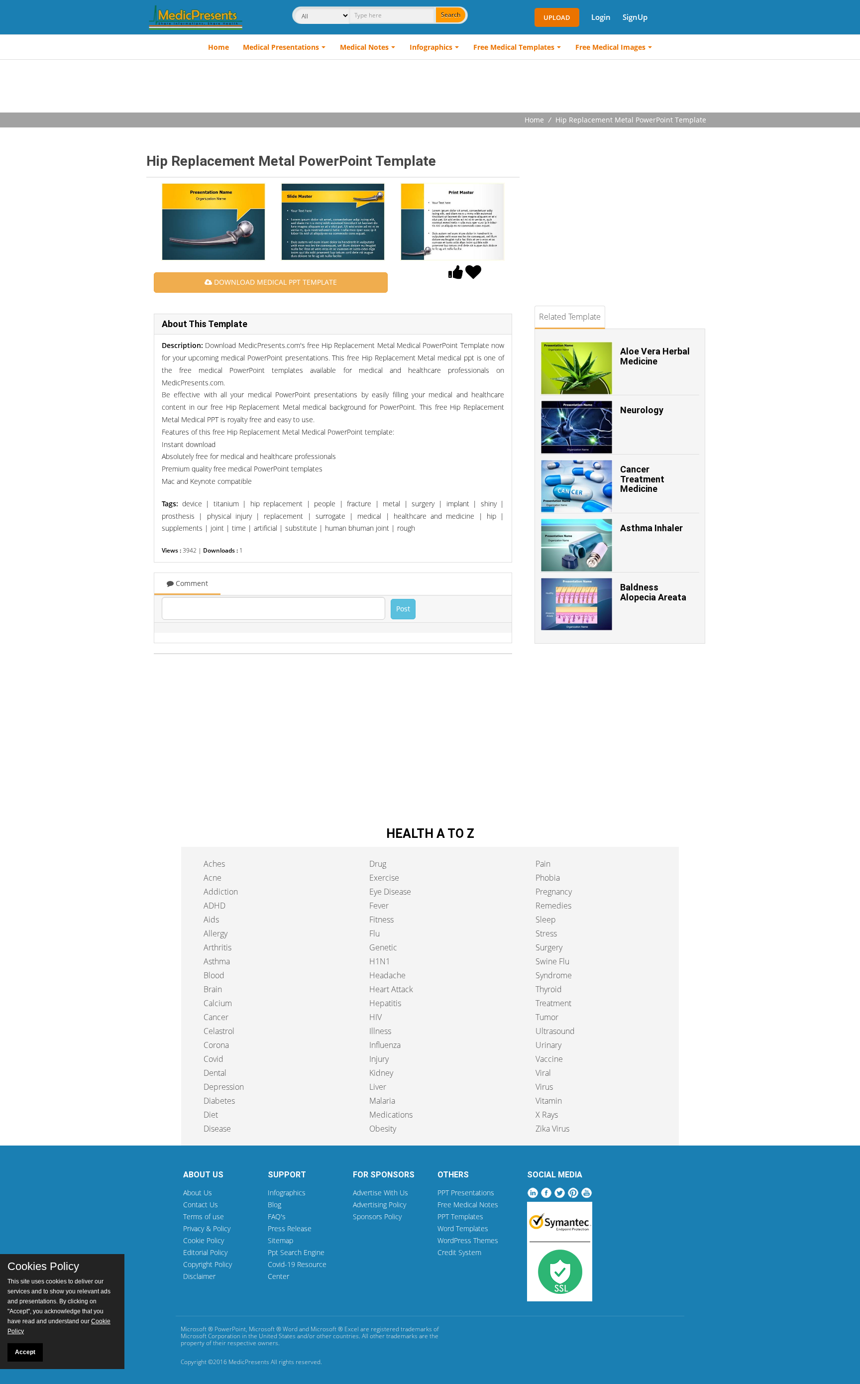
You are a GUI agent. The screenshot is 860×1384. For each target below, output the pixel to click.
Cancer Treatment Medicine (642, 479)
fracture (359, 503)
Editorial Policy (205, 1252)
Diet (211, 1114)
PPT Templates (460, 1216)
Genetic (383, 947)
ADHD (214, 905)
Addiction (221, 891)
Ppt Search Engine (296, 1252)
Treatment (553, 1003)
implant (457, 503)
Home (218, 47)
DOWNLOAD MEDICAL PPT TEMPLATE (274, 282)
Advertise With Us (380, 1192)
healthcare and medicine (434, 516)
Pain (543, 863)
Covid (213, 1058)
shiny (489, 503)
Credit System (459, 1252)
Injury (379, 1058)
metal (391, 503)
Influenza (385, 1044)
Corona (216, 1044)
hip (491, 516)
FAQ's (277, 1216)
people (324, 503)
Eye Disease (390, 891)
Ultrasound (555, 1031)
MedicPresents (248, 1362)
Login (601, 17)
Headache (387, 975)
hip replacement (276, 503)
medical (369, 516)
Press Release (290, 1228)
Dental (215, 1072)
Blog (274, 1204)
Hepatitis (385, 1003)
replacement (283, 516)
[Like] (455, 274)
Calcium (218, 1003)
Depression (224, 1086)
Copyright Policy (207, 1264)
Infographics (431, 47)
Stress (546, 933)
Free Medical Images (610, 47)
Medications (391, 1114)
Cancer (216, 1017)
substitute (301, 528)
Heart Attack (391, 989)
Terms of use (203, 1216)
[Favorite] (473, 274)
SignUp (635, 17)
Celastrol (219, 1031)
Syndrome (554, 975)
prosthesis (178, 516)
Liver (377, 1086)
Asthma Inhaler (651, 528)
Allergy (215, 933)
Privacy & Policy (206, 1228)
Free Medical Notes (467, 1204)
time (239, 528)
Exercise (384, 877)
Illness (380, 1031)
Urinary (548, 1044)
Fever (379, 905)
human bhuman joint (357, 528)
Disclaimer (199, 1276)
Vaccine (549, 1058)
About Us (197, 1192)
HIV (375, 1017)
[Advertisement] (430, 87)
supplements (182, 528)
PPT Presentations (465, 1192)
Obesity (382, 1128)
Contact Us (200, 1204)
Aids (211, 919)
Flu (374, 933)
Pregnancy (554, 891)
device (192, 503)
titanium (226, 503)
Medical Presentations (281, 47)
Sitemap (280, 1240)
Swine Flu (552, 961)
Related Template (570, 316)
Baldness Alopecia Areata (653, 592)
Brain (213, 989)
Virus (544, 1086)
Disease (217, 1128)
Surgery (549, 947)
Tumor (547, 1017)
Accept (25, 1352)
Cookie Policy (203, 1240)
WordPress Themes (467, 1240)
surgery (423, 503)
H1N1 (379, 961)
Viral (543, 1072)
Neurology (641, 410)
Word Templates (462, 1228)
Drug (377, 863)
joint (217, 528)
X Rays (547, 1114)
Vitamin (549, 1100)
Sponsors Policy (377, 1216)
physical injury (229, 516)
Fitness (381, 919)
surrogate (330, 516)
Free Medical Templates (513, 47)
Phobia (548, 877)
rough (406, 528)
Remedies (553, 905)
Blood (214, 975)
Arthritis (217, 947)
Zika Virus (552, 1128)
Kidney (381, 1072)
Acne (212, 877)
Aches (214, 863)
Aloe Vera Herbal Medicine (655, 356)
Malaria (382, 1100)
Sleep (546, 919)
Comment (191, 583)
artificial (265, 528)
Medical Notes (364, 47)
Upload (556, 17)
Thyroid (549, 989)
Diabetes (219, 1100)
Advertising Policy (379, 1204)
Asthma (217, 961)
